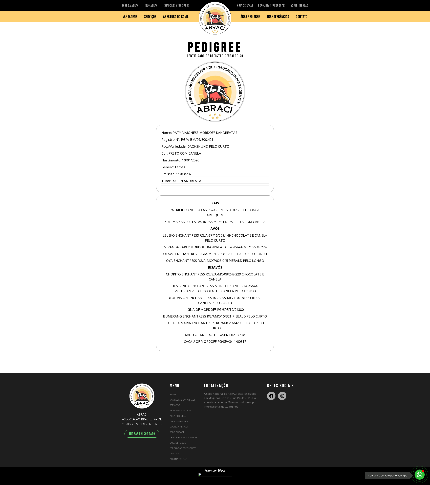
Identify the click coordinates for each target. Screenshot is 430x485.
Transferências (179, 421)
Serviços (175, 405)
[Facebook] (271, 396)
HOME (173, 394)
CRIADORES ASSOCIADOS (176, 5)
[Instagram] (282, 396)
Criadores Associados (183, 437)
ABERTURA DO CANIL (176, 16)
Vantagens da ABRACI (182, 399)
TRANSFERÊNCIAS (278, 16)
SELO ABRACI (151, 5)
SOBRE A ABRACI (130, 5)
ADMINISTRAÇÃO (299, 5)
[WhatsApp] (420, 475)
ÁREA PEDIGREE (250, 16)
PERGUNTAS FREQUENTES (272, 5)
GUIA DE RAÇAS (245, 5)
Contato (175, 453)
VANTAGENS (130, 16)
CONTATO (301, 16)
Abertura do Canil (181, 410)
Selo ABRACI (177, 432)
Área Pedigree (178, 415)
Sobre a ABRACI (179, 426)
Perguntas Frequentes (183, 448)
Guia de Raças (178, 442)
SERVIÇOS (150, 16)
